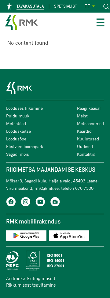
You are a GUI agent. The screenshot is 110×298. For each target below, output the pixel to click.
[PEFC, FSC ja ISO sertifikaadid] (55, 260)
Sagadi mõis (17, 154)
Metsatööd (16, 123)
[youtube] (40, 203)
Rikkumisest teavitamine (31, 285)
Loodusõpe (16, 139)
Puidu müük (17, 116)
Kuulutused (88, 139)
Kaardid (84, 131)
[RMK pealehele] (21, 23)
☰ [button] (100, 23)
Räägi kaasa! (89, 108)
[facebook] (11, 203)
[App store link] (69, 237)
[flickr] (55, 203)
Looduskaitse (18, 131)
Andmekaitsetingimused (30, 278)
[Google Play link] (26, 237)
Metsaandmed (90, 123)
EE (87, 6)
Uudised (85, 146)
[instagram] (26, 203)
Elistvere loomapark (24, 146)
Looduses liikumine (24, 108)
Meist (82, 116)
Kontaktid (86, 154)
